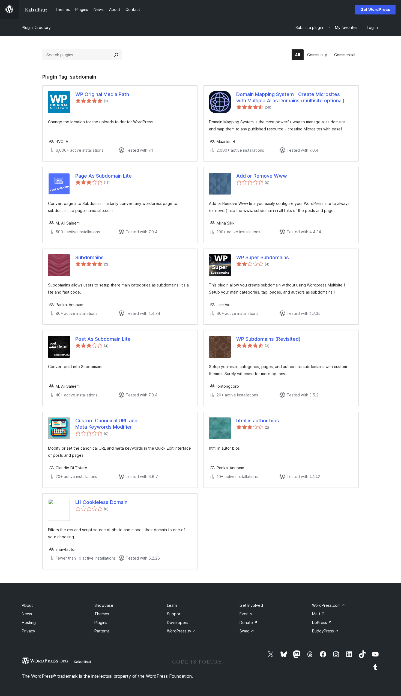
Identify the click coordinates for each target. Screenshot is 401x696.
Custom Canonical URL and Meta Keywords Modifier (106, 424)
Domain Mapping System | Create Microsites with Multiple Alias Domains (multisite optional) (290, 97)
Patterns (102, 631)
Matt (318, 613)
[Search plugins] (116, 54)
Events (246, 613)
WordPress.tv (181, 631)
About (27, 605)
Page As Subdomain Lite (103, 176)
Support (174, 613)
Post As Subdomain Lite (103, 339)
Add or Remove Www (261, 176)
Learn (172, 605)
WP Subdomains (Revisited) (268, 339)
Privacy (28, 631)
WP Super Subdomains (262, 257)
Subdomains (89, 257)
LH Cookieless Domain (101, 502)
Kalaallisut (82, 661)
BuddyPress (325, 631)
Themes (101, 613)
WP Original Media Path (102, 94)
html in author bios (257, 420)
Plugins (100, 622)
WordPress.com (328, 605)
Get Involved (251, 605)
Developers (177, 622)
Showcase (103, 605)
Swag (247, 631)
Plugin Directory (36, 27)
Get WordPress (375, 9)
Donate (249, 622)
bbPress (322, 622)
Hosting (29, 622)
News (27, 613)
